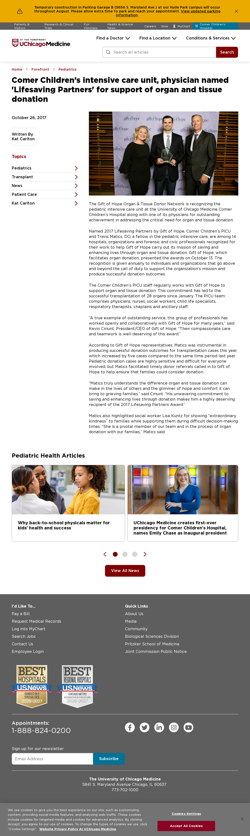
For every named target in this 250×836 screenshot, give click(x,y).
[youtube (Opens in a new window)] (188, 727)
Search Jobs (24, 636)
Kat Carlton (23, 203)
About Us (134, 613)
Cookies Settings (186, 814)
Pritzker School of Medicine (152, 644)
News (17, 185)
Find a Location (154, 38)
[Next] (142, 554)
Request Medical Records (36, 621)
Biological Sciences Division (152, 636)
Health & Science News (120, 26)
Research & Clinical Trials (58, 26)
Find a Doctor (110, 38)
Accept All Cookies (186, 826)
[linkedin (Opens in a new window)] (159, 727)
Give (164, 26)
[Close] (242, 819)
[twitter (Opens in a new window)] (144, 727)
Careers (150, 26)
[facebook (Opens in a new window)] (130, 727)
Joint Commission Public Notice (156, 651)
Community (136, 629)
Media (130, 621)
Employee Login (28, 651)
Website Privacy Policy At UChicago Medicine (77, 829)
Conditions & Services (207, 38)
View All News (125, 570)
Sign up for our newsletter (38, 748)
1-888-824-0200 (41, 727)
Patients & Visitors (22, 26)
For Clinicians (91, 26)
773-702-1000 (125, 790)
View (186, 11)
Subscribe (109, 758)
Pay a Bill (21, 613)
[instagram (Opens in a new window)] (174, 727)
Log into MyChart (28, 629)
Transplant (22, 177)
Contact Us (22, 644)
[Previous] (107, 554)
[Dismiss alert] (236, 11)
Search (227, 52)
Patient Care (24, 194)
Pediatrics (21, 168)
